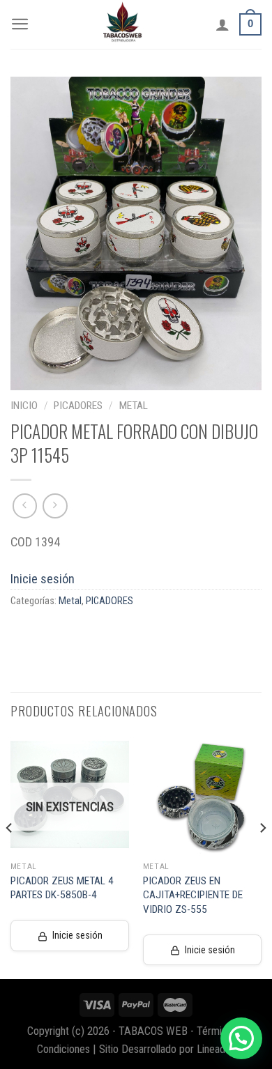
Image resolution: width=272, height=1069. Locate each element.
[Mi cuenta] (222, 24)
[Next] (262, 856)
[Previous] (10, 856)
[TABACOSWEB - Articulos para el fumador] (122, 24)
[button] (241, 1038)
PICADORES (78, 405)
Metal (133, 405)
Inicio (24, 405)
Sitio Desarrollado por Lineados (167, 1049)
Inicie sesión (42, 578)
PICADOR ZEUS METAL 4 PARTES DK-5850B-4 (62, 888)
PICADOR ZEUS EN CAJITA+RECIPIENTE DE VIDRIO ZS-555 (193, 895)
